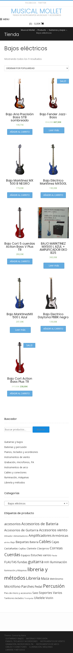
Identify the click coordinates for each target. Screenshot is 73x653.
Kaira (23, 635)
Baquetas (22, 542)
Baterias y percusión (15, 447)
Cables (45, 541)
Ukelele (39, 598)
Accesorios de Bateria (39, 523)
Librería (33, 578)
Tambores (9, 598)
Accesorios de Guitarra (21, 530)
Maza (45, 578)
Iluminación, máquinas (16, 477)
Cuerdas (12, 554)
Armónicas (60, 535)
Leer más (54, 130)
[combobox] (36, 503)
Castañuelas (11, 548)
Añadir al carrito (20, 131)
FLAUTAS (10, 562)
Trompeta (28, 598)
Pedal (38, 586)
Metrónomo (56, 578)
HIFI (46, 562)
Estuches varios (41, 555)
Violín (49, 598)
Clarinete (31, 548)
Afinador (8, 536)
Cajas (55, 542)
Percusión (54, 586)
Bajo (13, 542)
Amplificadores (40, 535)
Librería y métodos (14, 482)
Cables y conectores (15, 472)
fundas (22, 562)
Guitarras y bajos (13, 442)
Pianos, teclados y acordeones (21, 452)
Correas (56, 548)
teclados (19, 598)
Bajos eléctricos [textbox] (35, 503)
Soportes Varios (50, 593)
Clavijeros (43, 548)
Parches (27, 586)
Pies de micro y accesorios (18, 593)
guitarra (35, 561)
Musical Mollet (36, 11)
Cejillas (22, 548)
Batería (34, 542)
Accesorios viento (53, 530)
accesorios (12, 524)
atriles (7, 542)
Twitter (42, 2)
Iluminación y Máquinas (15, 570)
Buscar (41, 429)
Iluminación (58, 562)
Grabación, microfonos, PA (19, 462)
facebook (30, 2)
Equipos (25, 555)
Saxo (35, 593)
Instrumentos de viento (17, 457)
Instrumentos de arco (16, 467)
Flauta (54, 555)
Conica (15, 635)
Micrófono (12, 586)
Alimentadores (20, 536)
